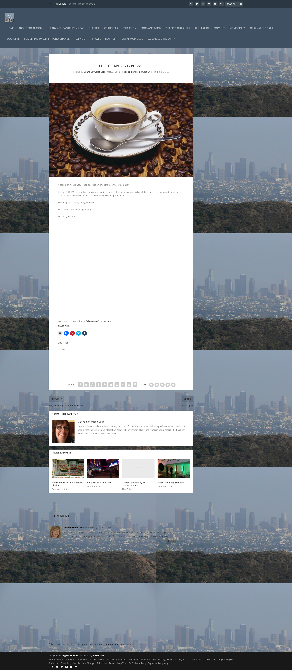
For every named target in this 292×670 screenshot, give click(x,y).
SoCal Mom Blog (132, 39)
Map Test (111, 39)
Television (80, 39)
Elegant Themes (69, 655)
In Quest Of (202, 28)
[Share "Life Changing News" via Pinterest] (105, 385)
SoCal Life (13, 39)
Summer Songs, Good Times (81, 3)
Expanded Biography (161, 39)
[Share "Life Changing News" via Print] (135, 385)
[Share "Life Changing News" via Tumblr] (99, 385)
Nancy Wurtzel (73, 527)
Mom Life (219, 28)
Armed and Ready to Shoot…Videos (134, 484)
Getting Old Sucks (178, 28)
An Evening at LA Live (99, 482)
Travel (96, 39)
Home (10, 28)
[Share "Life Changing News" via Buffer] (117, 385)
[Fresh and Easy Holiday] (174, 468)
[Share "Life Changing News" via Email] (129, 385)
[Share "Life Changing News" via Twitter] (86, 385)
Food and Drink (151, 28)
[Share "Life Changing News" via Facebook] (80, 385)
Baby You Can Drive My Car (67, 28)
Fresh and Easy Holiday (171, 482)
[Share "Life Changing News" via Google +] (92, 385)
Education (129, 28)
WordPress (98, 655)
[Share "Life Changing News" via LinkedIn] (111, 385)
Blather (94, 28)
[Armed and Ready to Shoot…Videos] (138, 468)
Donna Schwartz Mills (94, 71)
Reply (171, 540)
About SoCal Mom (30, 28)
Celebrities (111, 28)
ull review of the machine (99, 321)
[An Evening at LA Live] (103, 468)
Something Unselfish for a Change (47, 39)
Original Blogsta (261, 28)
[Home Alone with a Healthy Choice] (68, 468)
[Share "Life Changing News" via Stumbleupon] (123, 385)
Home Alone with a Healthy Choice (67, 484)
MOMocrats (237, 28)
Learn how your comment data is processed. (110, 644)
